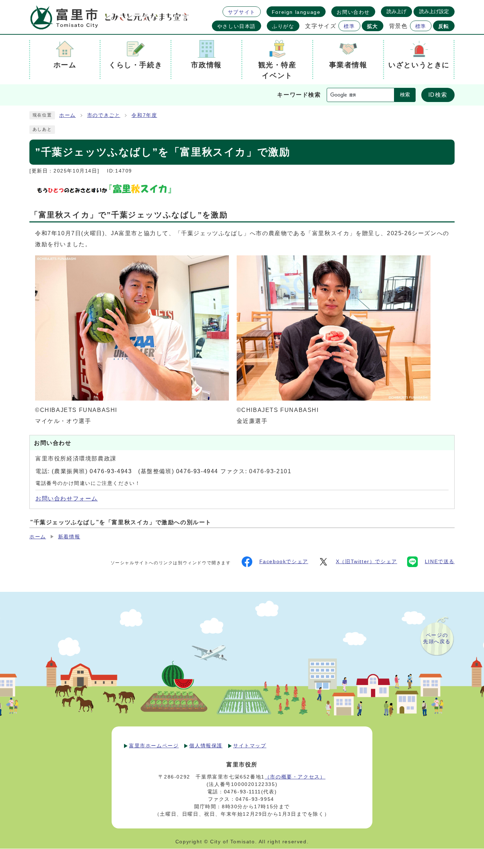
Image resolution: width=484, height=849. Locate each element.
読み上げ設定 (434, 11)
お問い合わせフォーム (66, 499)
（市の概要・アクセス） (295, 777)
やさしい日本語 (236, 26)
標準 (349, 26)
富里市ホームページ (154, 745)
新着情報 (69, 536)
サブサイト (241, 12)
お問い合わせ (353, 12)
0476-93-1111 (242, 791)
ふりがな (283, 26)
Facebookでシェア (283, 561)
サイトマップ (249, 745)
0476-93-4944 (197, 471)
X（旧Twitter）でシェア (366, 561)
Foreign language (296, 12)
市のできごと (103, 115)
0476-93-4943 (111, 471)
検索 (405, 94)
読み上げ (396, 11)
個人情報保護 (206, 745)
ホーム (67, 115)
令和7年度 (144, 115)
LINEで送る (440, 561)
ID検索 (438, 95)
